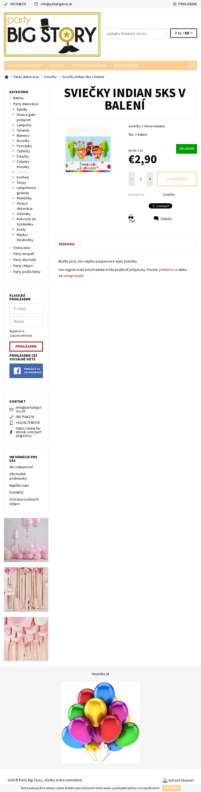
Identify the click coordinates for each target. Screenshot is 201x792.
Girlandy (23, 130)
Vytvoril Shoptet (181, 780)
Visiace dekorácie (25, 206)
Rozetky (23, 141)
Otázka (166, 219)
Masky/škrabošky (25, 237)
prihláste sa (168, 269)
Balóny (56, 65)
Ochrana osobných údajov (24, 502)
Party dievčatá (24, 260)
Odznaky (24, 214)
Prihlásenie (187, 4)
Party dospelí (23, 254)
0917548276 (18, 4)
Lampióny (24, 125)
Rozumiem (171, 788)
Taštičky (23, 151)
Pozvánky (24, 146)
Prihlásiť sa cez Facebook (32, 370)
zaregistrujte (73, 275)
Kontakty (16, 492)
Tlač (132, 221)
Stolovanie (125, 65)
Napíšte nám (19, 485)
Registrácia (16, 331)
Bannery (23, 135)
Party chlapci (23, 266)
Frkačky (23, 156)
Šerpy (21, 182)
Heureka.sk (100, 674)
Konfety (23, 177)
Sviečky (169, 194)
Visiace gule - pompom (27, 117)
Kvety (21, 229)
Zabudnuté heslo (20, 336)
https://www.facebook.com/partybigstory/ (28, 432)
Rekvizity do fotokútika (26, 222)
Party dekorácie (89, 65)
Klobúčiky (24, 198)
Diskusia (66, 244)
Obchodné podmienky (18, 476)
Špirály (22, 109)
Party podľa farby (27, 272)
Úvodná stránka (25, 65)
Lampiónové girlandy (26, 190)
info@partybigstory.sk (56, 4)
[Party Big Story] (52, 34)
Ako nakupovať (21, 467)
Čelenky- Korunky (23, 164)
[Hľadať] (166, 33)
